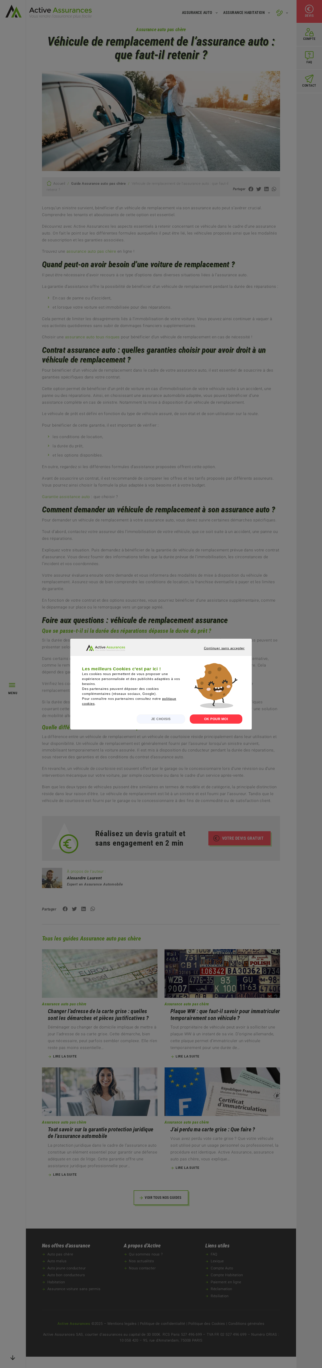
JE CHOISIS (161, 719)
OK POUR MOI (216, 719)
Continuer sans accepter (218, 652)
